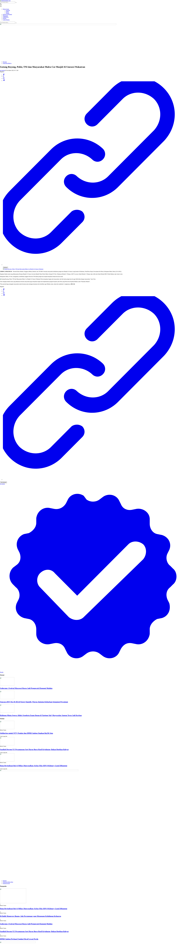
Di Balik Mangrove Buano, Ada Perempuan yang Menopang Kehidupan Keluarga (30, 916)
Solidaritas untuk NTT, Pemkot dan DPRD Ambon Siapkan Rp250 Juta (26, 733)
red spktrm (2, 70)
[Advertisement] (93, 50)
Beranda (5, 62)
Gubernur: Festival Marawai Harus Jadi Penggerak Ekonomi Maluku (26, 688)
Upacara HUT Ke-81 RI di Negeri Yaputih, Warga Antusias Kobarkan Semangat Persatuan (34, 702)
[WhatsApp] (4, 78)
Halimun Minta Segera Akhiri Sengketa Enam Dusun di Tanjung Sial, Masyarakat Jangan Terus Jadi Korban (41, 715)
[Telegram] (4, 80)
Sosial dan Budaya (7, 63)
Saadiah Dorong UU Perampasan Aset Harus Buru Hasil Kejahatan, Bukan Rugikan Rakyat (34, 749)
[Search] (16, 2)
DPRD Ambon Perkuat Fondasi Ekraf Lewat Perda (19, 939)
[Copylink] (94, 264)
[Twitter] (3, 76)
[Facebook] (4, 75)
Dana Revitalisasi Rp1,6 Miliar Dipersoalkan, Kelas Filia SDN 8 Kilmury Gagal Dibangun (33, 766)
